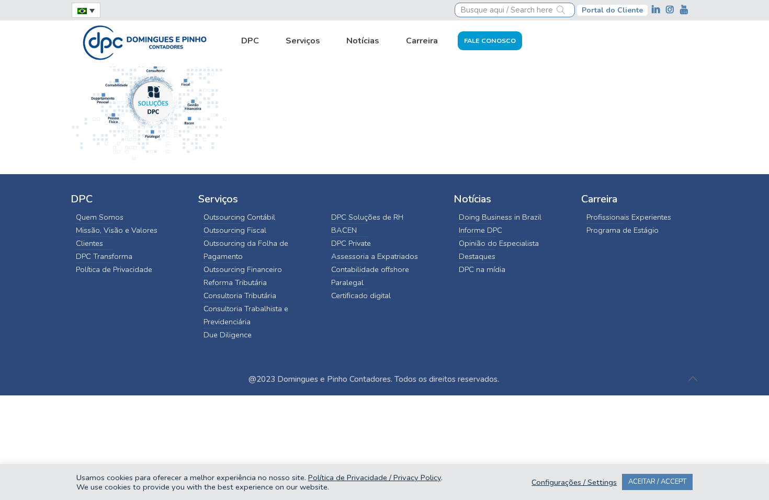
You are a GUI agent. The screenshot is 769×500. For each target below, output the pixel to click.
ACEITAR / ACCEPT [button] (657, 481)
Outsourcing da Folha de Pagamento (245, 250)
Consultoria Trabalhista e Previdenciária (245, 315)
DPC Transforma (104, 256)
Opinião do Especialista (499, 243)
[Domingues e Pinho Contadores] (144, 41)
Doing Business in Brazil (500, 217)
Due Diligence (227, 334)
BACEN (344, 230)
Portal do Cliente (612, 10)
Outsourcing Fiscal (234, 230)
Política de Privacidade (114, 269)
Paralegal (347, 282)
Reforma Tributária (235, 282)
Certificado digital (361, 295)
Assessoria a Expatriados (374, 256)
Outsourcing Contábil (239, 217)
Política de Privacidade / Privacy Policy (374, 477)
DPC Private (351, 243)
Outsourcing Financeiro (242, 269)
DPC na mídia (482, 269)
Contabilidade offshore (370, 269)
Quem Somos (99, 217)
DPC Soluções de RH (367, 217)
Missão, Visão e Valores (116, 230)
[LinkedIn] (656, 10)
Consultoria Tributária (239, 295)
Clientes (89, 243)
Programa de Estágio (622, 230)
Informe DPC (480, 230)
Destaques (477, 256)
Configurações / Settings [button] (574, 482)
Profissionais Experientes (628, 217)
